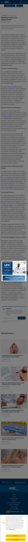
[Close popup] (24, 263)
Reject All (16, 535)
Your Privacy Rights (15, 532)
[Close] (25, 516)
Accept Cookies (15, 539)
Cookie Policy (11, 529)
